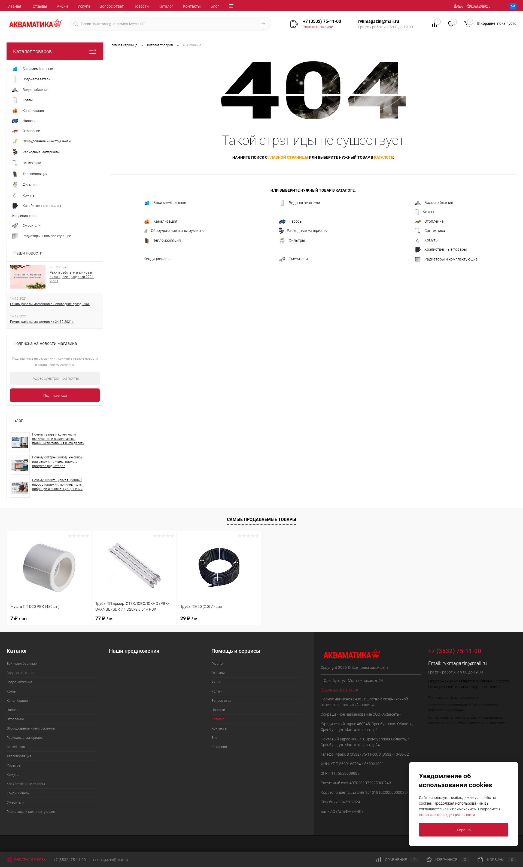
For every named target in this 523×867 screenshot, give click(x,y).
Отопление (433, 221)
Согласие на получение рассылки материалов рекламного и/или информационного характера (466, 720)
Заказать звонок (318, 27)
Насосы (296, 221)
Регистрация (478, 5)
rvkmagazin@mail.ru (464, 663)
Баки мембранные (169, 202)
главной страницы (288, 157)
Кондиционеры (157, 259)
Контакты (192, 6)
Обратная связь (29, 859)
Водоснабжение (438, 202)
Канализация (165, 221)
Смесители (298, 259)
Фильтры (297, 240)
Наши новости (27, 253)
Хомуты (431, 240)
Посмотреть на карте (339, 689)
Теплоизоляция (167, 240)
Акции (62, 6)
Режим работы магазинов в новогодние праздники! (50, 304)
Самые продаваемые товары (261, 519)
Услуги (84, 6)
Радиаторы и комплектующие (451, 259)
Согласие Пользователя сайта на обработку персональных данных (463, 707)
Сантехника (434, 230)
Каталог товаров (32, 51)
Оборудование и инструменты (178, 230)
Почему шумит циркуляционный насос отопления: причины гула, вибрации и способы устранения (57, 484)
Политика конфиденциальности (453, 698)
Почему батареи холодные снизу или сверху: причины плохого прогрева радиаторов (57, 461)
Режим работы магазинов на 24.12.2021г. (42, 322)
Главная (14, 6)
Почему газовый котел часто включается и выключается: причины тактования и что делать (58, 439)
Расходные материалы (307, 230)
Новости (141, 6)
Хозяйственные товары (445, 249)
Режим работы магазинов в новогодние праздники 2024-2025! (72, 277)
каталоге (383, 157)
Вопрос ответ (112, 6)
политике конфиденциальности (447, 815)
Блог (215, 6)
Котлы (428, 212)
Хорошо (464, 830)
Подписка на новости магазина (45, 343)
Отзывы (40, 6)
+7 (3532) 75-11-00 (322, 21)
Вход (458, 5)
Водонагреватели (304, 203)
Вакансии (219, 747)
